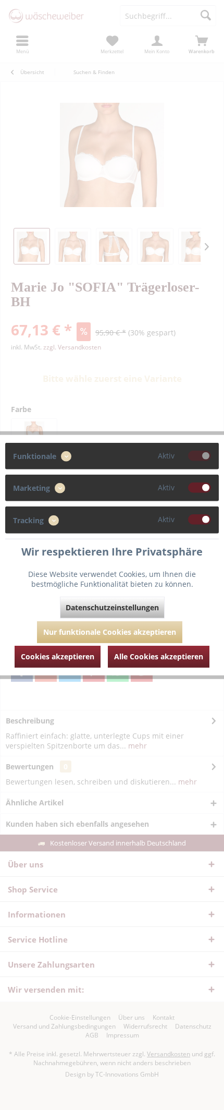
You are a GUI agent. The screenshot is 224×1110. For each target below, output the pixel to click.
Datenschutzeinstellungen (112, 607)
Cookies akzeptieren (57, 656)
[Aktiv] (199, 456)
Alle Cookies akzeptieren (158, 656)
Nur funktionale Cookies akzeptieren (109, 631)
